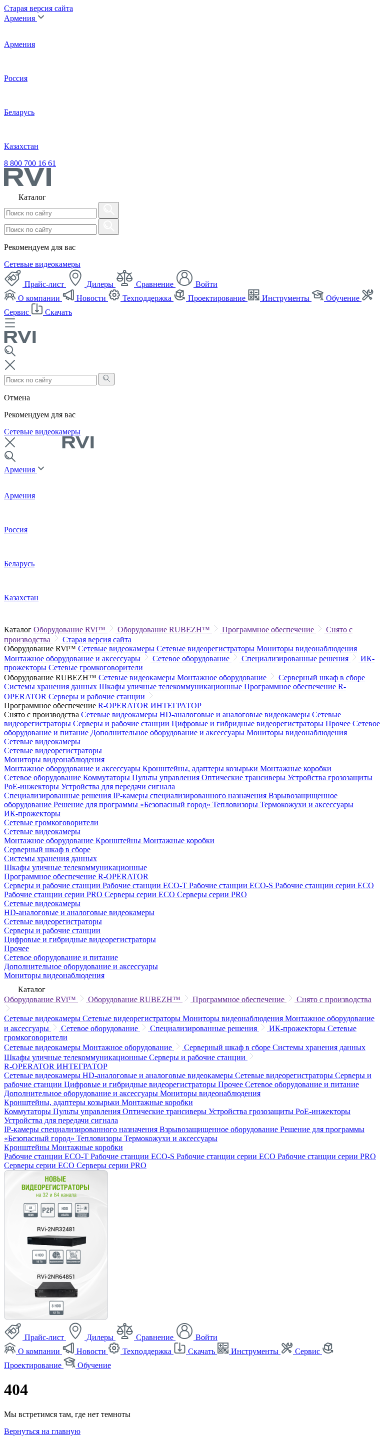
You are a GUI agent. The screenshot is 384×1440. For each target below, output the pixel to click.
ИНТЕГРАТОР (176, 705)
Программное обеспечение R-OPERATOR (76, 876)
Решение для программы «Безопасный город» (133, 804)
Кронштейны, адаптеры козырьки (201, 768)
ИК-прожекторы (32, 813)
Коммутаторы (107, 777)
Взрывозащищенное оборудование (220, 1129)
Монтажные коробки (296, 768)
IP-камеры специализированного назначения (190, 795)
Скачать (57, 312)
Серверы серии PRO (212, 894)
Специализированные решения (296, 658)
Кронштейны (119, 840)
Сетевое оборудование (192, 658)
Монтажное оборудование (222, 677)
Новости (91, 298)
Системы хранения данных (51, 686)
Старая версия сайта (38, 8)
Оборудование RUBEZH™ (165, 629)
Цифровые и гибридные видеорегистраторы (249, 723)
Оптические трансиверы (245, 777)
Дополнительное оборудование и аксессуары (168, 732)
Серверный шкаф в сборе (321, 677)
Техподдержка (147, 298)
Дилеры (100, 284)
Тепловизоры (236, 804)
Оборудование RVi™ (71, 629)
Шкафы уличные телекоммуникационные (171, 686)
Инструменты (286, 298)
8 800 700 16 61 (30, 163)
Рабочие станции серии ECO (324, 885)
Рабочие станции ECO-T (145, 885)
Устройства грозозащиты (330, 777)
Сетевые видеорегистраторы (206, 648)
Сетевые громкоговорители (95, 667)
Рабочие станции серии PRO (54, 894)
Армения (20, 18)
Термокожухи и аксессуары (307, 804)
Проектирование (217, 298)
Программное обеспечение (269, 629)
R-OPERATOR (124, 705)
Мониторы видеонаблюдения (306, 648)
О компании (39, 298)
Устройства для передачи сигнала (118, 786)
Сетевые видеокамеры (42, 264)
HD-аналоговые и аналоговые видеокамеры (236, 714)
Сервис (307, 1351)
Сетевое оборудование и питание (61, 957)
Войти (206, 284)
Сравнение (155, 284)
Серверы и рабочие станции (97, 696)
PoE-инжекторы (32, 786)
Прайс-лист (44, 284)
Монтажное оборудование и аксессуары (73, 658)
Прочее (339, 723)
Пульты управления (167, 777)
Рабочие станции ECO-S (232, 885)
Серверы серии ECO (140, 894)
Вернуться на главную (42, 1431)
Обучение (343, 298)
